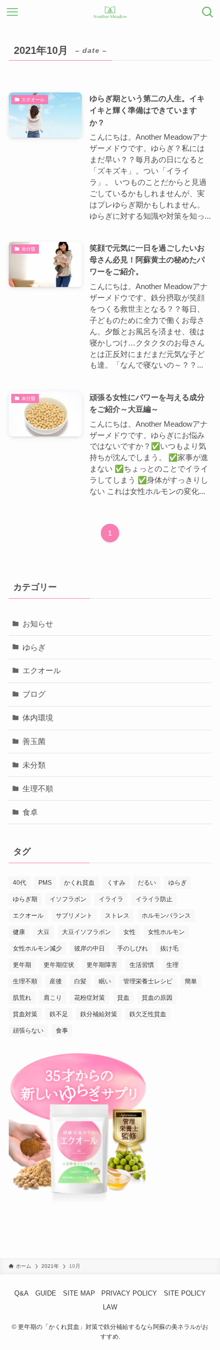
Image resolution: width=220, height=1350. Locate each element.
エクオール (42, 670)
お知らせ (38, 623)
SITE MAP (79, 1293)
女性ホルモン (166, 932)
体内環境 (38, 717)
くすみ (116, 882)
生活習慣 (141, 964)
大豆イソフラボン (86, 932)
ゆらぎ (34, 647)
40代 (19, 882)
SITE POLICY (185, 1293)
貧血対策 (25, 1014)
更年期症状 (58, 964)
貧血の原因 (157, 997)
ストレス (117, 915)
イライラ (111, 899)
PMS (45, 882)
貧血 (123, 997)
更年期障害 (101, 964)
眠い (105, 981)
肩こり (52, 997)
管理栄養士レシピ (147, 981)
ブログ (34, 694)
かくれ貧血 (79, 882)
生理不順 (38, 788)
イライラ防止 (154, 899)
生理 (172, 964)
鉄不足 (59, 1014)
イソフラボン (68, 899)
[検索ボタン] (207, 12)
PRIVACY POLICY (129, 1293)
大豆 (43, 932)
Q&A (21, 1293)
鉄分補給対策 (98, 1014)
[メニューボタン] (12, 12)
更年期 (22, 964)
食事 (62, 1030)
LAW (110, 1307)
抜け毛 (169, 948)
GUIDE (45, 1293)
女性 (129, 932)
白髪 (80, 981)
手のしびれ (132, 948)
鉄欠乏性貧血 (147, 1014)
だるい (147, 882)
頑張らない (28, 1030)
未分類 (34, 764)
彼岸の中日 (89, 948)
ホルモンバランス (166, 915)
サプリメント (74, 915)
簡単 (191, 981)
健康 (19, 932)
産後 (56, 981)
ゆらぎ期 (25, 899)
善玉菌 (34, 741)
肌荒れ (22, 997)
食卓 (30, 812)
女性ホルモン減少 (37, 948)
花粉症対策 (89, 997)
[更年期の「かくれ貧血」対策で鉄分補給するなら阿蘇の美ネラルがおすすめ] (110, 12)
